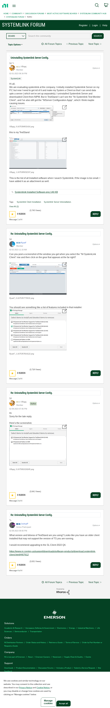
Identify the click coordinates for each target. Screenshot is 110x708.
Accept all (63, 703)
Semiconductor (21, 631)
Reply (96, 214)
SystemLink (16, 78)
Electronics (61, 628)
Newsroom (57, 656)
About (30, 656)
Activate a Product (63, 667)
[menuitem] (97, 5)
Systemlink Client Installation (29, 202)
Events (88, 656)
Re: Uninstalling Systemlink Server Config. (32, 233)
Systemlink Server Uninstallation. (57, 202)
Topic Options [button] (14, 44)
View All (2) (14, 206)
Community (17, 13)
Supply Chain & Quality (73, 656)
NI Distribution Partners (13, 642)
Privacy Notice (25, 687)
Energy (72, 628)
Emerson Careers (43, 656)
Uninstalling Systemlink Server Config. (30, 57)
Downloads (8, 667)
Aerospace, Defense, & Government (39, 628)
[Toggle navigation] (17, 6)
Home (6, 13)
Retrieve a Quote (56, 642)
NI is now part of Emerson (14, 656)
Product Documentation (25, 667)
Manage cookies (48, 702)
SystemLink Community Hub (93, 13)
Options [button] (96, 68)
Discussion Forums (34, 13)
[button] (38, 114)
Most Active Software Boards (62, 13)
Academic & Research (13, 628)
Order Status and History (36, 642)
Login (95, 25)
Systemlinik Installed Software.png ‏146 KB (36, 192)
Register (83, 25)
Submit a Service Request (84, 667)
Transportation (36, 631)
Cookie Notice (43, 687)
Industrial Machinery (86, 628)
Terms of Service (72, 642)
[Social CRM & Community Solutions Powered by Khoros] (63, 591)
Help (104, 25)
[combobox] (58, 36)
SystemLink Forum (15, 16)
